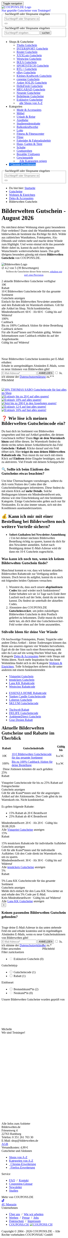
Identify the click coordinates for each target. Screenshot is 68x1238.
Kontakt (24, 1180)
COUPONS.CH (19, 1224)
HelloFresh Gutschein (30, 86)
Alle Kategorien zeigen (33, 161)
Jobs (36, 1217)
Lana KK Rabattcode (22, 683)
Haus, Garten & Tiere (29, 144)
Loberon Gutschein (20, 699)
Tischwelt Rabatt (19, 709)
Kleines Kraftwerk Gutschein (34, 75)
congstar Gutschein (28, 79)
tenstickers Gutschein (21, 679)
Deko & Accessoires (26, 656)
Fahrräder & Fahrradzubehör (34, 140)
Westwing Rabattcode (22, 686)
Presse (26, 1217)
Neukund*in (23, 993)
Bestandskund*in (26, 989)
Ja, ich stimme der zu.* (32, 376)
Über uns (14, 1214)
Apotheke (22, 120)
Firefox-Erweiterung (22, 1167)
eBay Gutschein (26, 72)
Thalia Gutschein (27, 45)
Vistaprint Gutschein (21, 676)
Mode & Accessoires (29, 109)
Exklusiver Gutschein (28, 959)
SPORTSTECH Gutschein (33, 65)
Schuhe (21, 147)
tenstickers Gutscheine (20, 867)
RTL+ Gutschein (27, 69)
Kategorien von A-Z (21, 1160)
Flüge (20, 137)
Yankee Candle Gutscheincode (27, 696)
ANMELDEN (45, 373)
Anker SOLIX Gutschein (32, 82)
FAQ (12, 1180)
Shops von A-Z (18, 1157)
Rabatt (20, 976)
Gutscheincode (25, 972)
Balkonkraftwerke (27, 127)
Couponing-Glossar (20, 1183)
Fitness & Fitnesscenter (30, 133)
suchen (46, 32)
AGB (5, 1144)
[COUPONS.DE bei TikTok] (3, 1201)
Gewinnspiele (25, 157)
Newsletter (15, 1187)
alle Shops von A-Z (30, 103)
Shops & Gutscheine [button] (21, 41)
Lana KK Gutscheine (20, 901)
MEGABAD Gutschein (31, 89)
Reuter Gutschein (27, 52)
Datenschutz (16, 1221)
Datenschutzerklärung (33, 376)
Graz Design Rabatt (21, 719)
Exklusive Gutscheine (30, 99)
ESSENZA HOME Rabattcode (27, 693)
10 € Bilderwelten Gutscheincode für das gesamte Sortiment (32, 756)
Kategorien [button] (15, 106)
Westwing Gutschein (29, 58)
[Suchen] (6, 23)
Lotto (20, 130)
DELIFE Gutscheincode (23, 713)
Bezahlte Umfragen (28, 154)
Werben (13, 1217)
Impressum (34, 1221)
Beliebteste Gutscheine (30, 96)
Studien (13, 1190)
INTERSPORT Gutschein (32, 48)
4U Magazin (9, 1204)
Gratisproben (24, 150)
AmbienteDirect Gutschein (25, 716)
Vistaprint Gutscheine (20, 829)
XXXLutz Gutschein (29, 55)
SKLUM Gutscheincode (23, 703)
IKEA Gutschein (27, 62)
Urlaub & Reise (26, 116)
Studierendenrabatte (28, 123)
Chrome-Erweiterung (23, 164)
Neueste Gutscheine (28, 92)
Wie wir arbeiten (33, 1214)
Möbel (20, 113)
